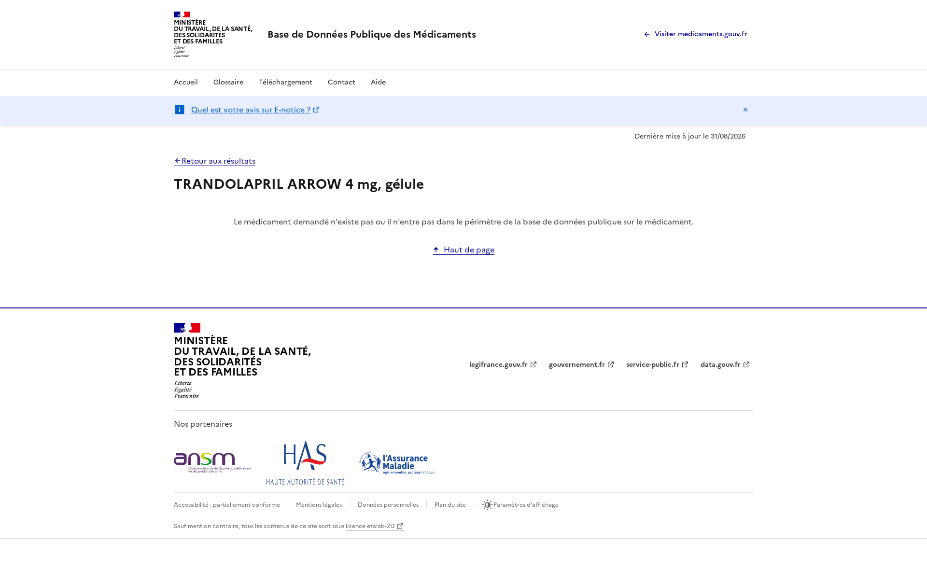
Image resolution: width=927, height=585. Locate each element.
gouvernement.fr (577, 365)
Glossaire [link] (228, 82)
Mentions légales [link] (319, 505)
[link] (371, 34)
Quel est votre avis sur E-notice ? (250, 109)
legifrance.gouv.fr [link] (498, 365)
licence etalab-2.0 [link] (370, 526)
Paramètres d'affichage (526, 505)
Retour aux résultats (218, 161)
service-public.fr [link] (652, 365)
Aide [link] (378, 82)
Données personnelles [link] (388, 505)
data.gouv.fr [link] (721, 365)
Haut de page (469, 249)
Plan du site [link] (450, 505)
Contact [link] (341, 82)
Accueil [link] (186, 82)
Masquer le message (745, 109)
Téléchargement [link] (285, 82)
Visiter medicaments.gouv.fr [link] (701, 34)
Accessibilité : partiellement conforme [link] (227, 505)
